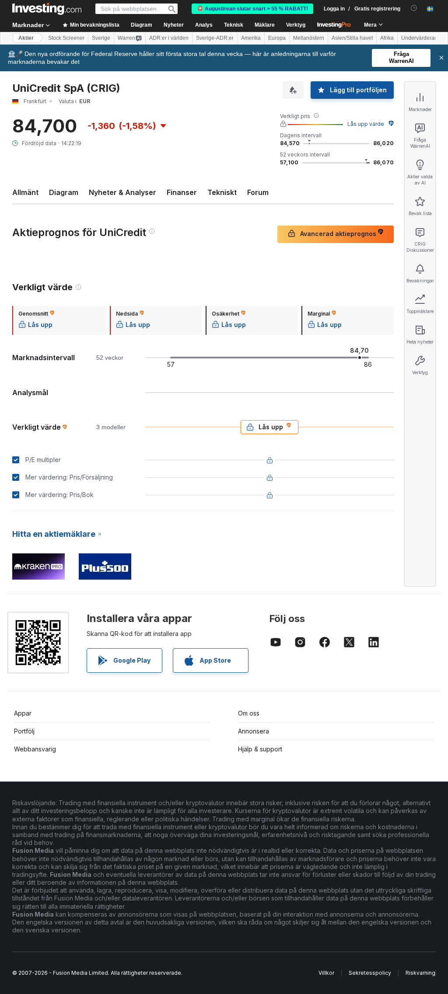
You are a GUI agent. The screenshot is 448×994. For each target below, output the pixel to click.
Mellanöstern (308, 38)
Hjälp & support (260, 749)
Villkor (326, 973)
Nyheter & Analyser (122, 192)
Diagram (63, 192)
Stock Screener (66, 38)
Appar (23, 713)
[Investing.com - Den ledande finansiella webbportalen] (46, 9)
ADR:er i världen (169, 38)
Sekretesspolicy (370, 973)
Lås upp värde (365, 124)
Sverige (101, 38)
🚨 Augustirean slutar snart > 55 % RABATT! (252, 9)
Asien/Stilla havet (352, 38)
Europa (277, 38)
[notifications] (414, 8)
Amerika (251, 38)
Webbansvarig (35, 749)
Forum (258, 192)
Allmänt (25, 192)
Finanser (182, 192)
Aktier (26, 38)
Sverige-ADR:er (215, 38)
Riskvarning (420, 973)
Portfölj (24, 731)
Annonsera (253, 731)
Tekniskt (222, 192)
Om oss (248, 713)
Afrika (387, 38)
